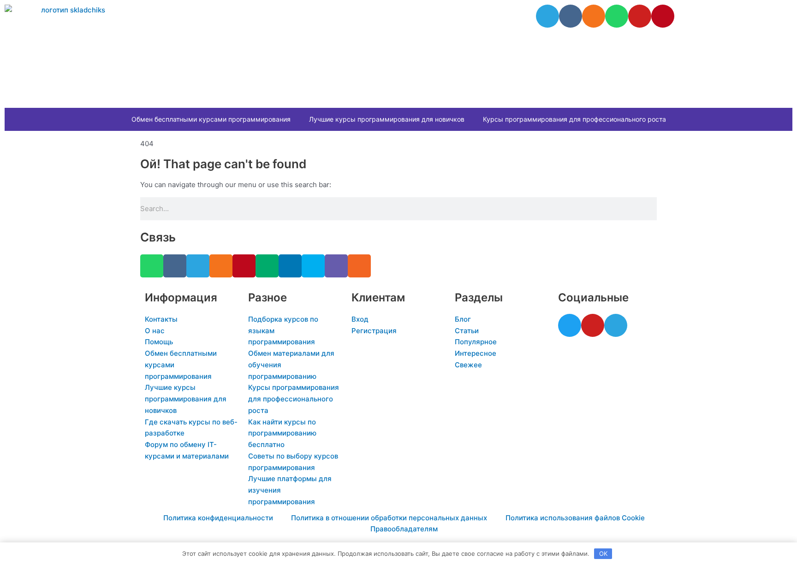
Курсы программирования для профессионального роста (574, 119)
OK (603, 553)
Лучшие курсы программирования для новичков (386, 119)
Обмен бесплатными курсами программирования (211, 119)
